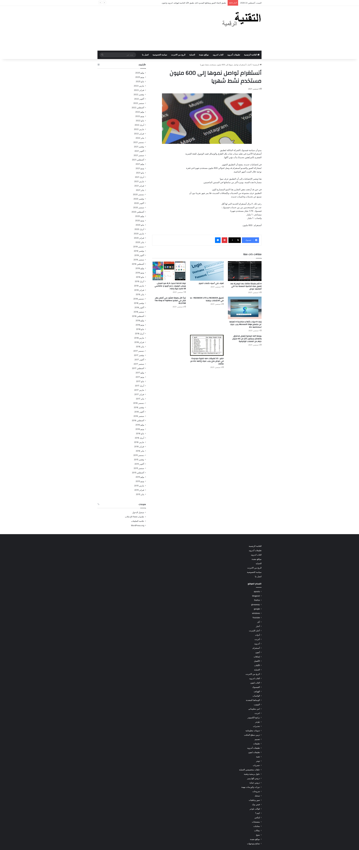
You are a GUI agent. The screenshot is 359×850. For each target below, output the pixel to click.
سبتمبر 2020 (138, 207)
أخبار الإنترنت (254, 630)
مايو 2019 (140, 277)
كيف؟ (257, 813)
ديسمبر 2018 (138, 299)
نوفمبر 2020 (139, 199)
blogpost (256, 596)
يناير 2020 (139, 242)
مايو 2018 (140, 329)
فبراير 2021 (139, 186)
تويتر (258, 761)
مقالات (257, 830)
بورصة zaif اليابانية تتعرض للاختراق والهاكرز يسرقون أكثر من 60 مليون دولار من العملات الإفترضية (247, 338)
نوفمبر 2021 (139, 147)
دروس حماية (254, 783)
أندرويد (257, 644)
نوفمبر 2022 (139, 94)
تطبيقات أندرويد (233, 55)
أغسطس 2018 (138, 316)
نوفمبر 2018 (139, 303)
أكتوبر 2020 (139, 203)
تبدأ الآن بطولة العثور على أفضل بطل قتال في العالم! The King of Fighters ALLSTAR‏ (170, 300)
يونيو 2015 (140, 481)
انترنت (257, 713)
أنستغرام (256, 648)
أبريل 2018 (139, 333)
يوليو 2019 (139, 268)
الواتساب (256, 696)
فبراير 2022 (139, 133)
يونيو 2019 (139, 273)
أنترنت (257, 639)
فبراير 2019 (139, 290)
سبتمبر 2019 (139, 260)
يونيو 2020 (139, 220)
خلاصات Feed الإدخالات (134, 517)
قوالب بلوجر (255, 809)
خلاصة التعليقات (137, 521)
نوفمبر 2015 (139, 459)
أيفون (257, 652)
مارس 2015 (139, 486)
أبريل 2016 (139, 438)
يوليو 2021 (140, 164)
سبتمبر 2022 (138, 103)
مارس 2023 (139, 86)
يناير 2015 (140, 494)
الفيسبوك (256, 687)
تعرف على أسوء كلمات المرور (211, 283)
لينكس (257, 817)
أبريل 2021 (139, 177)
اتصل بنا (145, 55)
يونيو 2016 (139, 429)
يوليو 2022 (139, 112)
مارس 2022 (139, 129)
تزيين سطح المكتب (252, 735)
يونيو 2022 (139, 116)
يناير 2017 (140, 399)
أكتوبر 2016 (139, 412)
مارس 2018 (139, 338)
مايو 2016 (140, 433)
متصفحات (256, 822)
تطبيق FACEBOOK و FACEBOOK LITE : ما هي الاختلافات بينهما (207, 299)
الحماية (192, 55)
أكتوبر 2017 (139, 359)
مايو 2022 (140, 120)
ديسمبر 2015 (138, 455)
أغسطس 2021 (138, 160)
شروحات (256, 791)
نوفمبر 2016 (139, 407)
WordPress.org (137, 525)
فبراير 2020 (139, 238)
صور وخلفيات (254, 800)
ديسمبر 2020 (138, 194)
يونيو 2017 (140, 377)
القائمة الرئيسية (250, 55)
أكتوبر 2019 (139, 255)
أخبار (249, 65)
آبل (258, 622)
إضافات (257, 657)
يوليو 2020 (139, 216)
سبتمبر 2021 (139, 155)
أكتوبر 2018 (139, 307)
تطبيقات (256, 743)
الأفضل (257, 661)
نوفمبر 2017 (139, 355)
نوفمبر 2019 (139, 251)
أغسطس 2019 (138, 264)
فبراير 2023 (139, 90)
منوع (258, 835)
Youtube (256, 617)
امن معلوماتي (254, 709)
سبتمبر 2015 (139, 468)
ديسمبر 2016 (138, 403)
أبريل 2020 (139, 229)
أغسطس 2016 (138, 420)
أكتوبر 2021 (139, 151)
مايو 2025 (140, 81)
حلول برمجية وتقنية (252, 774)
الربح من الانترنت (178, 55)
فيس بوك (256, 804)
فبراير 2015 (139, 490)
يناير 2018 (140, 346)
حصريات (256, 765)
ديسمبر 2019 (138, 246)
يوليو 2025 (139, 73)
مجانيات (256, 826)
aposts (257, 591)
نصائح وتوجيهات (253, 843)
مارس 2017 (139, 390)
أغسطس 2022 (138, 107)
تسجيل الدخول (138, 512)
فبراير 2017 (139, 394)
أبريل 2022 (139, 125)
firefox (257, 600)
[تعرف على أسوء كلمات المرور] (207, 271)
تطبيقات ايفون (254, 752)
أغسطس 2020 (138, 212)
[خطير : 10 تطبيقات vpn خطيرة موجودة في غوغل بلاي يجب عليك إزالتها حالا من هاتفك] (207, 345)
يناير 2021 (140, 190)
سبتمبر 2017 (139, 364)
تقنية (258, 757)
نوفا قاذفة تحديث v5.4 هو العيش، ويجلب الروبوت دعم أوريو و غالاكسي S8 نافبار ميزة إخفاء (170, 286)
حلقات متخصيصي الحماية (249, 770)
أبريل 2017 (139, 386)
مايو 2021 (140, 173)
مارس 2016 (139, 442)
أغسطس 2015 (138, 472)
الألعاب (257, 665)
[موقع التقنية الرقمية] (242, 19)
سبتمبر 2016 (139, 416)
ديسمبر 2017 (138, 351)
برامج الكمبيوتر (254, 717)
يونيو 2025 (139, 77)
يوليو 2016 (139, 425)
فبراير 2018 (139, 342)
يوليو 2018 (140, 320)
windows (256, 613)
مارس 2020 (139, 233)
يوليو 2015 (140, 477)
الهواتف (257, 691)
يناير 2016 (140, 451)
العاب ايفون (255, 683)
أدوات (257, 635)
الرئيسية (256, 65)
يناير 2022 (140, 138)
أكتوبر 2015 (139, 464)
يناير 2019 (140, 294)
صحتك (257, 796)
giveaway (255, 604)
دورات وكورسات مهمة (250, 787)
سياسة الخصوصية (160, 55)
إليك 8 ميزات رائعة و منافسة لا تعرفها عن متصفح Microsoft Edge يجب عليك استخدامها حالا (245, 324)
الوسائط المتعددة (253, 700)
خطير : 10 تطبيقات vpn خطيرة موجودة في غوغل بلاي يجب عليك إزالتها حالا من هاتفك (207, 361)
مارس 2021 (139, 181)
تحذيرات (256, 726)
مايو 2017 (140, 381)
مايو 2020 (140, 225)
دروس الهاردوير (253, 778)
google (257, 609)
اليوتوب (257, 704)
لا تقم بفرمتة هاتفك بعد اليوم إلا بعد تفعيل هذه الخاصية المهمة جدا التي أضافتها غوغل (246, 286)
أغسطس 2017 (138, 368)
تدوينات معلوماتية (253, 730)
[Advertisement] (151, 28)
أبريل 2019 (139, 281)
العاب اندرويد (218, 55)
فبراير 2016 (139, 446)
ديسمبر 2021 (138, 142)
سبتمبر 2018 (139, 312)
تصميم (257, 739)
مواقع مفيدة (204, 55)
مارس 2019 (139, 286)
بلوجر (257, 722)
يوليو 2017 (140, 373)
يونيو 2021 (140, 168)
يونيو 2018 (140, 325)
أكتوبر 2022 (139, 99)
